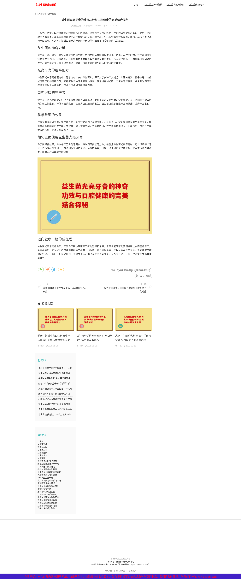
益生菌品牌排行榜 (153, 4)
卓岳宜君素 (42, 449)
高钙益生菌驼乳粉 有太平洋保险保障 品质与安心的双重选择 (133, 338)
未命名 (43, 13)
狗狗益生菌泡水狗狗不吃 (48, 497)
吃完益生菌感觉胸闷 (46, 508)
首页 (135, 4)
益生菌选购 (42, 452)
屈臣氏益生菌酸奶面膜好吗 (49, 472)
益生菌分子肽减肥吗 (46, 466)
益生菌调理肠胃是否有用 (48, 486)
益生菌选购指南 (196, 4)
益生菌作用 (42, 455)
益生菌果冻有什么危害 (47, 500)
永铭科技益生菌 (44, 488)
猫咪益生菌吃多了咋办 (47, 461)
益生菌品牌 (42, 447)
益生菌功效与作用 (175, 4)
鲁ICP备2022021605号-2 (120, 559)
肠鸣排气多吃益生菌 (46, 491)
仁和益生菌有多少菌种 (47, 475)
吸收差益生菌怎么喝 (142, 270)
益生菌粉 (41, 458)
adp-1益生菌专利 (45, 477)
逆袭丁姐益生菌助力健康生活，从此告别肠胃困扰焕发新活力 (55, 338)
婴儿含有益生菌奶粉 (143, 276)
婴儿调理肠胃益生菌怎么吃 (49, 480)
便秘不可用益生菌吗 (46, 483)
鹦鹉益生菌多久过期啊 (47, 469)
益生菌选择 (42, 444)
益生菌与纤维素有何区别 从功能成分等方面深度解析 (94, 338)
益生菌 (40, 441)
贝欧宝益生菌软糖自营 (47, 502)
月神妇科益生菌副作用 (47, 494)
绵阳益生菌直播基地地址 (48, 463)
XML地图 (109, 571)
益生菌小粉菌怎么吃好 (47, 505)
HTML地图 (120, 571)
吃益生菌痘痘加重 (125, 270)
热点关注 (132, 571)
